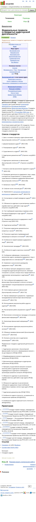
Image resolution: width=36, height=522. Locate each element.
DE (26, 1)
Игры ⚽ (26, 21)
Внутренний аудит (15, 50)
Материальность (8, 70)
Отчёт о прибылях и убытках (15, 81)
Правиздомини (9, 464)
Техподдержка (12, 487)
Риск (15, 70)
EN (23, 1)
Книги (10, 21)
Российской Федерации (19, 106)
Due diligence (14, 62)
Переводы (26, 18)
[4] (30, 197)
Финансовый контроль (15, 86)
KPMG (15, 96)
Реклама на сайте (20, 487)
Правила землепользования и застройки (29, 466)
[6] (29, 274)
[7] (7, 328)
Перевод (13, 37)
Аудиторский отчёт (15, 72)
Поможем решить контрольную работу (22, 462)
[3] (2, 170)
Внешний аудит (15, 52)
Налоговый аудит (15, 54)
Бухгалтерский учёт (8, 77)
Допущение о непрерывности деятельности (15, 83)
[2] (34, 168)
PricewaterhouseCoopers (14, 91)
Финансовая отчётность (14, 79)
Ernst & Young (15, 93)
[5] (14, 230)
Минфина (17, 445)
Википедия (18, 15)
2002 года (26, 112)
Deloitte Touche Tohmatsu (15, 95)
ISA (13, 73)
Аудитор (14, 68)
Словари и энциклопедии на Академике (15, 7)
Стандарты (5, 445)
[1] (19, 139)
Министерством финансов (20, 108)
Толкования (9, 18)
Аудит (15, 46)
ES (30, 1)
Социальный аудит (15, 58)
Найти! (32, 10)
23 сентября (19, 112)
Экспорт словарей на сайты (7, 492)
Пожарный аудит (14, 60)
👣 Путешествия (4, 490)
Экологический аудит (15, 56)
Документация (22, 70)
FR (33, 1)
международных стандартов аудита (12, 122)
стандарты (5, 104)
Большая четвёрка (14, 89)
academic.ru (7, 3)
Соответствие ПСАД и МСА (10, 447)
